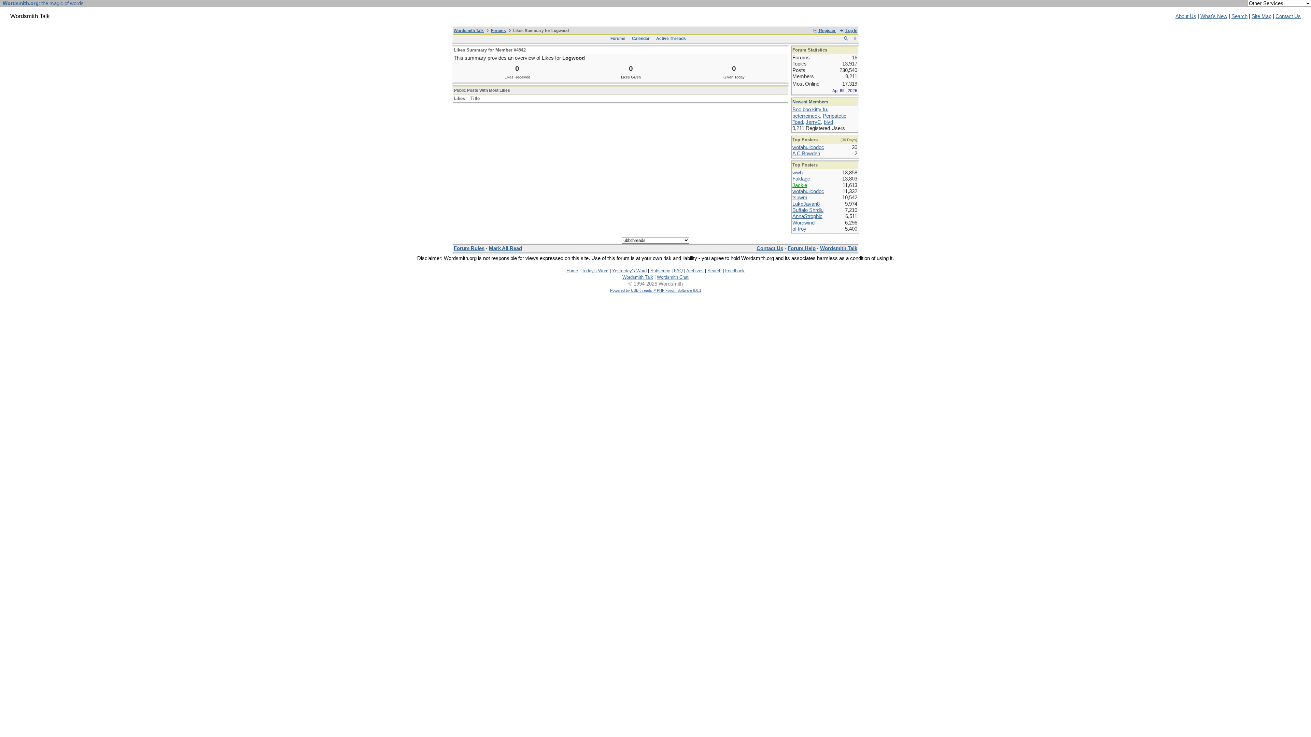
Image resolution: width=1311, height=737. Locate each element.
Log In (851, 30)
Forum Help (802, 248)
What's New (1213, 16)
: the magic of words (43, 3)
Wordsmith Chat (673, 277)
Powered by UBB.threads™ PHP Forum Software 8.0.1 (655, 290)
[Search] (845, 38)
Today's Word (595, 270)
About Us (1185, 16)
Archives (695, 270)
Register (827, 30)
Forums (498, 30)
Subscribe (660, 270)
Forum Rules (469, 248)
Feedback (735, 270)
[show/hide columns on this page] (854, 38)
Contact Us (1288, 16)
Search (1239, 16)
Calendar (641, 38)
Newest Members (810, 101)
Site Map (1261, 16)
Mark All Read (505, 248)
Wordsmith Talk (469, 30)
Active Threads (671, 38)
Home (572, 270)
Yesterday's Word (629, 270)
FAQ (678, 270)
